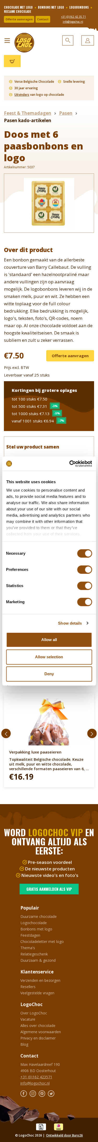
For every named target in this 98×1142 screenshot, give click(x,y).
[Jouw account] (87, 40)
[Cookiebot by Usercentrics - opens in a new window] (70, 463)
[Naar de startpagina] (22, 42)
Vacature (27, 1019)
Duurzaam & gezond (38, 960)
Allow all (49, 639)
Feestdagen (30, 935)
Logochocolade (33, 922)
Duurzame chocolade (38, 916)
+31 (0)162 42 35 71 (73, 17)
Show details (70, 623)
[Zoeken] (67, 40)
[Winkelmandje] (12, 61)
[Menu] (7, 39)
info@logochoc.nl (73, 21)
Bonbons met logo (36, 928)
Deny (49, 674)
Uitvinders (21, 94)
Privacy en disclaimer (38, 1038)
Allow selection (49, 657)
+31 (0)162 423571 (36, 1076)
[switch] (84, 569)
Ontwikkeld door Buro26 (64, 1135)
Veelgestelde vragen (37, 992)
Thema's (27, 947)
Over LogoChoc (33, 1013)
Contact (43, 19)
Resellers (28, 986)
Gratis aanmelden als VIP (49, 889)
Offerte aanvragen (19, 19)
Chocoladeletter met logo (42, 941)
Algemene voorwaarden (40, 1031)
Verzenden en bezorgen (40, 980)
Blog (24, 1044)
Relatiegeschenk (34, 954)
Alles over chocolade (37, 1025)
